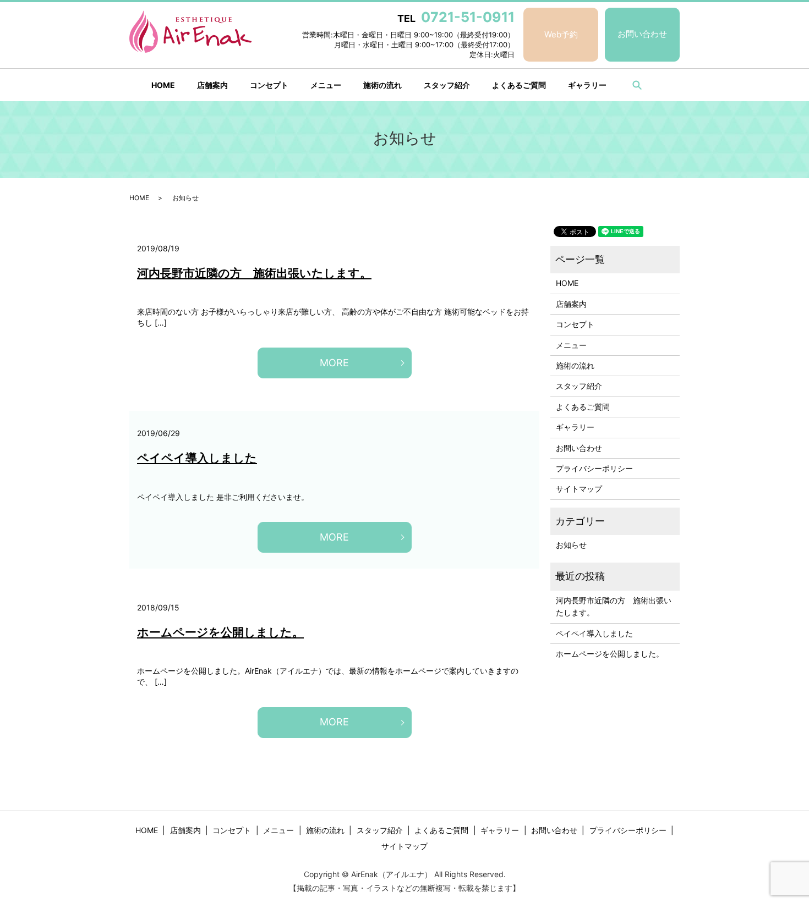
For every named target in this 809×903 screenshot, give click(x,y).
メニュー (325, 85)
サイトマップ (579, 488)
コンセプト (269, 85)
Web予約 (561, 34)
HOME (163, 85)
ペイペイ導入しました (197, 458)
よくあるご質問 (519, 85)
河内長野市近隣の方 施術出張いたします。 (254, 273)
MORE (334, 362)
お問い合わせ (642, 34)
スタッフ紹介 (447, 85)
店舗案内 (212, 85)
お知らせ (571, 544)
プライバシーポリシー (594, 468)
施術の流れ (382, 85)
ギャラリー (587, 85)
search (636, 84)
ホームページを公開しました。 (220, 632)
